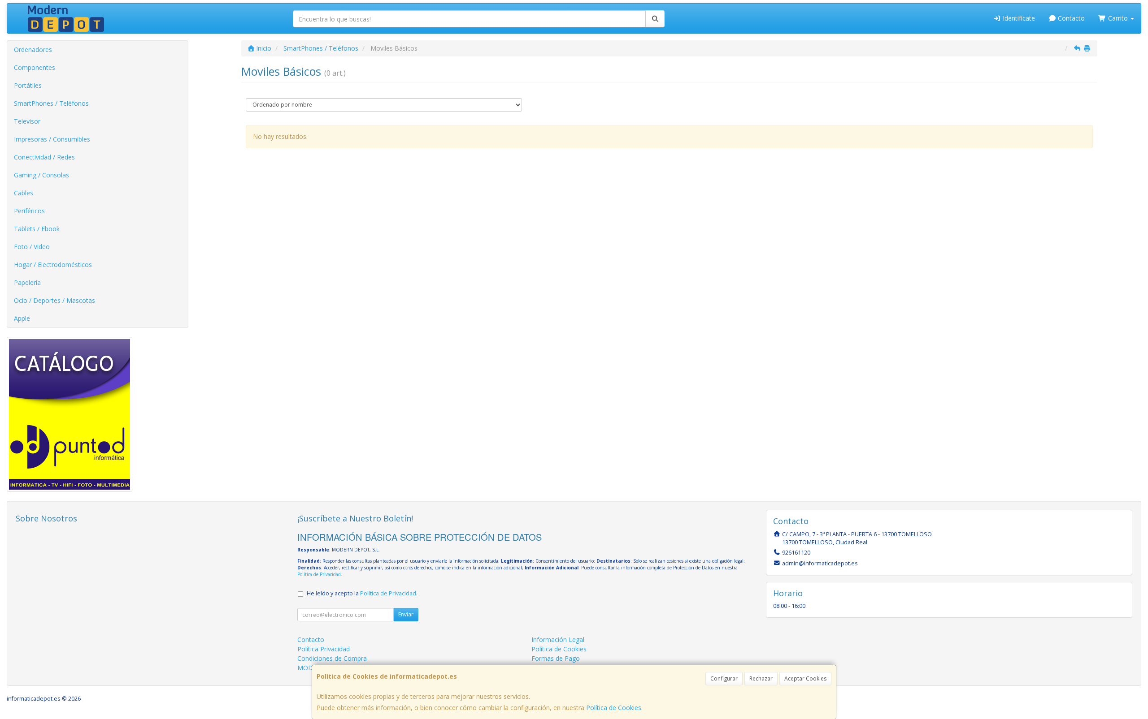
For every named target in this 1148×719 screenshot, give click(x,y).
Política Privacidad (323, 649)
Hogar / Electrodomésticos (53, 264)
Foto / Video (32, 246)
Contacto (1070, 18)
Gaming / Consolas (41, 175)
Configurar (724, 678)
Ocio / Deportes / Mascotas (54, 300)
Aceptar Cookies (805, 678)
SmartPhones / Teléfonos (51, 103)
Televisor (27, 121)
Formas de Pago (555, 658)
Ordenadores (33, 49)
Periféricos (29, 211)
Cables (23, 193)
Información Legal (557, 639)
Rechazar (761, 678)
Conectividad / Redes (44, 157)
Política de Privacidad (319, 574)
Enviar (405, 614)
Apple (22, 318)
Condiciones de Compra (332, 658)
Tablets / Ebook (37, 228)
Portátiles (28, 85)
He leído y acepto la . (362, 593)
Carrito (1118, 18)
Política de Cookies (613, 707)
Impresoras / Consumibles (52, 139)
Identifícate (1018, 18)
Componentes (34, 67)
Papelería (27, 282)
